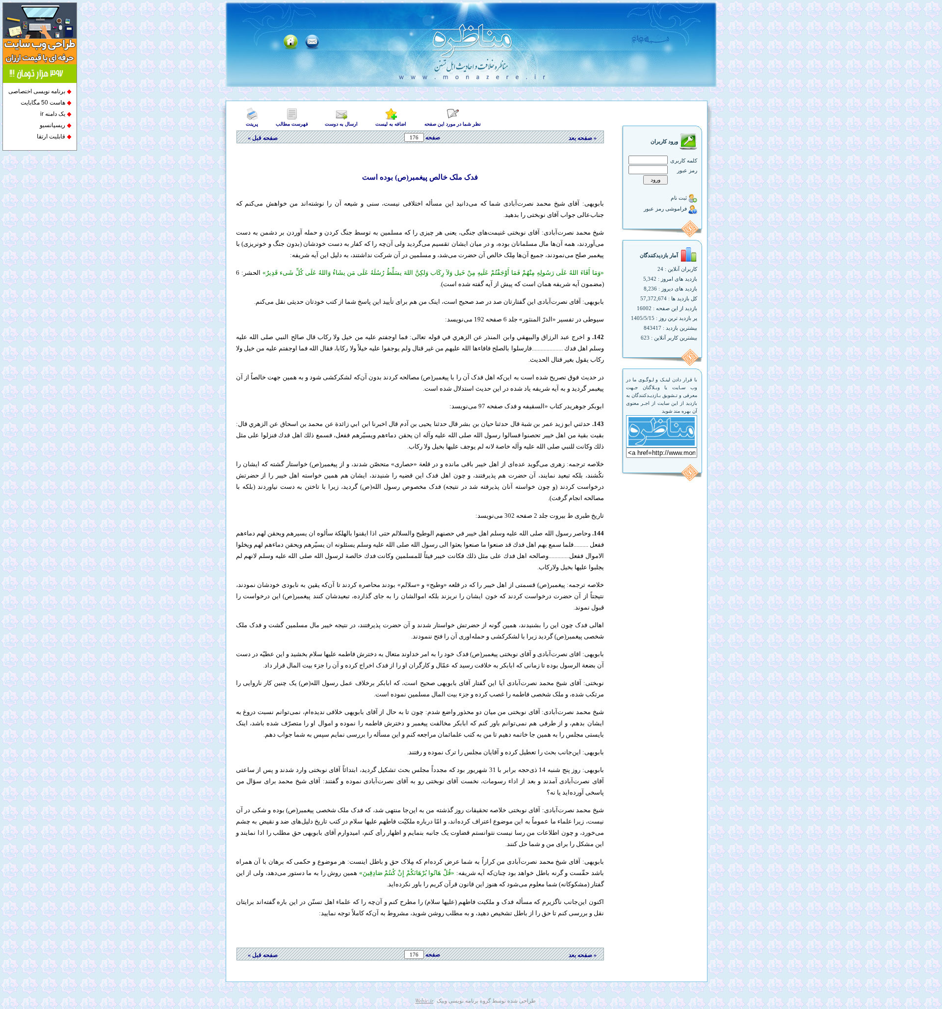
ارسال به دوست (341, 124)
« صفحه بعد (583, 137)
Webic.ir (424, 1000)
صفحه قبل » (262, 137)
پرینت (252, 124)
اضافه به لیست (390, 124)
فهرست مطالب (292, 124)
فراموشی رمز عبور (666, 209)
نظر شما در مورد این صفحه (452, 124)
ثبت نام (679, 198)
